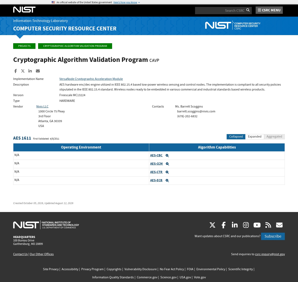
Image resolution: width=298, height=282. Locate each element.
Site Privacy (51, 269)
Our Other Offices (42, 254)
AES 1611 (22, 138)
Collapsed (236, 137)
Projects (24, 46)
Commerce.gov (147, 277)
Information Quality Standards (113, 277)
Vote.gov (200, 277)
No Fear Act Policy (172, 269)
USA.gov (185, 277)
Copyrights (114, 269)
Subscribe (273, 236)
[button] (167, 156)
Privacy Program (92, 269)
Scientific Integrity (240, 269)
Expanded (255, 137)
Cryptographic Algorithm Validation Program (75, 46)
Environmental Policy (210, 269)
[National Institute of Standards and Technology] (46, 225)
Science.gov (168, 277)
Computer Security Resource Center (64, 28)
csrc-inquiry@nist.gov (270, 254)
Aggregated (274, 137)
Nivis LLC (42, 106)
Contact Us (20, 254)
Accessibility (70, 269)
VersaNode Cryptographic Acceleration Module (91, 79)
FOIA (190, 269)
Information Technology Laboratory (40, 20)
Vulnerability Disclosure (140, 269)
